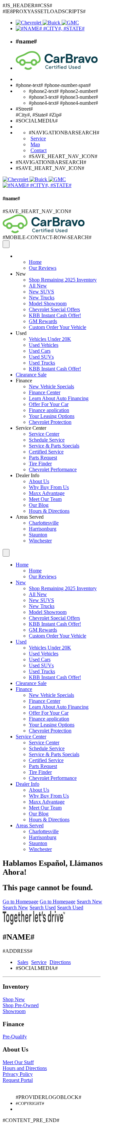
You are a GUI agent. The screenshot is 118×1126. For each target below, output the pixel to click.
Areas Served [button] (30, 517)
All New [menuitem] (38, 285)
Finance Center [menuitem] (44, 392)
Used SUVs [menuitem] (41, 357)
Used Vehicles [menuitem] (43, 345)
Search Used (43, 907)
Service (39, 962)
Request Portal (18, 1080)
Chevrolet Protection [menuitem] (50, 422)
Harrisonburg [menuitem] (42, 529)
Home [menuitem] (35, 262)
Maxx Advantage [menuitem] (47, 493)
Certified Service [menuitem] (46, 451)
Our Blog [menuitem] (39, 505)
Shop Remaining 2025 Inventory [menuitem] (63, 280)
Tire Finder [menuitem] (40, 463)
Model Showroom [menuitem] (48, 303)
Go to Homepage (20, 901)
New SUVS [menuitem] (41, 291)
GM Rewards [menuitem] (43, 321)
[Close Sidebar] (6, 553)
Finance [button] (24, 380)
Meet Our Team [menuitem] (45, 499)
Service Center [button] (31, 428)
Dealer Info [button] (27, 475)
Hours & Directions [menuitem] (49, 511)
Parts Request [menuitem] (43, 457)
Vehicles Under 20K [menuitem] (50, 339)
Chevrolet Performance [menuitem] (53, 469)
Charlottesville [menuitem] (44, 523)
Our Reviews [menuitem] (42, 268)
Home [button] (22, 564)
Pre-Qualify (15, 1036)
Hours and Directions (25, 1068)
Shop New (14, 999)
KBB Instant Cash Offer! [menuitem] (55, 315)
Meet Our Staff (18, 1062)
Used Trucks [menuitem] (42, 363)
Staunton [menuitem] (38, 534)
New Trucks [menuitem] (41, 297)
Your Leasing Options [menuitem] (51, 416)
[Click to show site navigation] (6, 244)
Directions (60, 962)
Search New (89, 901)
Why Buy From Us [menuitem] (49, 487)
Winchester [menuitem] (40, 540)
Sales (22, 962)
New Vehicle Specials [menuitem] (51, 386)
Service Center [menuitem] (44, 434)
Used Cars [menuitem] (39, 351)
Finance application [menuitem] (49, 410)
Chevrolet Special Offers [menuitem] (54, 309)
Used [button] (21, 333)
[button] (16, 256)
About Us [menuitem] (39, 481)
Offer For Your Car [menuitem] (49, 404)
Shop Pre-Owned (21, 1005)
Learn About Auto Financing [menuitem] (58, 398)
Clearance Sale (31, 374)
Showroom (14, 1011)
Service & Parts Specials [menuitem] (54, 446)
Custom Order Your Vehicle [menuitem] (57, 327)
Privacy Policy (18, 1074)
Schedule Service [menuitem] (47, 440)
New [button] (21, 274)
